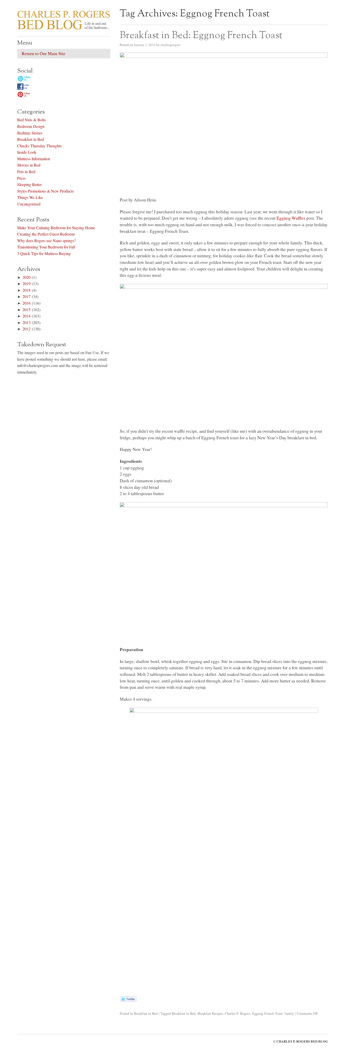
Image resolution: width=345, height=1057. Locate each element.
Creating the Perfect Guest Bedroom (46, 234)
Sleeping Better (29, 184)
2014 (26, 315)
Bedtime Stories (29, 132)
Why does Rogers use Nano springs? (46, 240)
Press (21, 178)
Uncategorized (28, 203)
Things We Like (30, 197)
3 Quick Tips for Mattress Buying (44, 253)
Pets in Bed (26, 171)
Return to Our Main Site (43, 53)
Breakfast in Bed (146, 1013)
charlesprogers (170, 44)
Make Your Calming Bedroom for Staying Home (56, 227)
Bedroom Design (30, 126)
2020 (26, 277)
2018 (26, 290)
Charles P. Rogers (237, 1013)
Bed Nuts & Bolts (31, 119)
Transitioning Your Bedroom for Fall (46, 246)
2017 (26, 296)
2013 (26, 322)
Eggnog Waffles (291, 218)
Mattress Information (33, 158)
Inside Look (26, 152)
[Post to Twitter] (128, 1000)
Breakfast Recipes (210, 1013)
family (289, 1013)
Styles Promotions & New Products (45, 191)
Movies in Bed (28, 165)
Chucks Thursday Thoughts (39, 145)
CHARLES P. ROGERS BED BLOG (302, 1041)
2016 (26, 303)
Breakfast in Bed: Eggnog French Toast (201, 35)
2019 (26, 283)
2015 (26, 309)
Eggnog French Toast (267, 1013)
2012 (26, 328)
